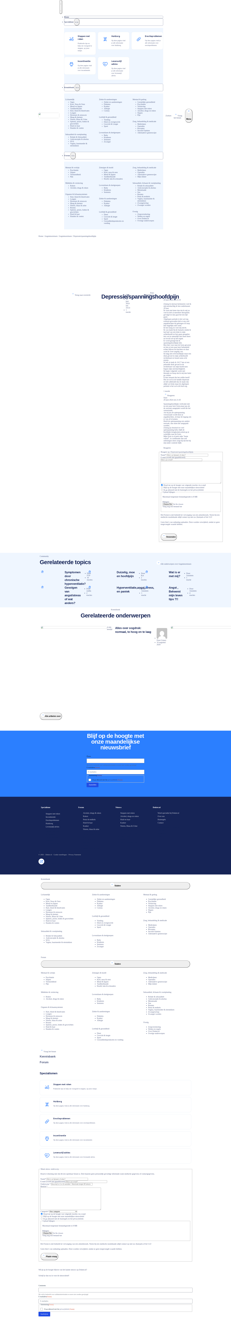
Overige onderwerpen (145, 221)
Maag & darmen (76, 117)
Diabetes (107, 104)
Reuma (73, 208)
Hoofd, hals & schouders (113, 179)
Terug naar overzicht (82, 295)
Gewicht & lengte (110, 217)
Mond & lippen (110, 175)
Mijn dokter (141, 177)
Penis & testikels (143, 196)
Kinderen (107, 137)
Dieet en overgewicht (112, 122)
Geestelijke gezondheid (146, 102)
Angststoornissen (51, 236)
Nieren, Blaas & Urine (78, 119)
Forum (44, 1062)
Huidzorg (49, 823)
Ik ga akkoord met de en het (184, 490)
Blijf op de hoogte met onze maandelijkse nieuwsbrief (184, 487)
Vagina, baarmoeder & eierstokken (78, 145)
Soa (138, 192)
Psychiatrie (141, 104)
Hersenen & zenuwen (78, 115)
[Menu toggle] (60, 7)
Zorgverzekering (143, 214)
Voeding (107, 120)
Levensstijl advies (52, 827)
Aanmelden (92, 785)
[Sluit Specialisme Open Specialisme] (76, 22)
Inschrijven (44, 1314)
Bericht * (43, 1186)
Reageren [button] (167, 448)
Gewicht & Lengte (111, 124)
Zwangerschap (143, 203)
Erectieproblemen (52, 820)
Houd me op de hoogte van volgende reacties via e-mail (185, 485)
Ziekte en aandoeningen (113, 102)
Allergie (107, 109)
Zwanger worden (144, 205)
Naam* (164, 455)
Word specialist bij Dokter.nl (168, 813)
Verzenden (171, 537)
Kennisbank (47, 1056)
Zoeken (168, 116)
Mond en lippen (76, 106)
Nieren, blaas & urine (78, 206)
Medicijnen (141, 124)
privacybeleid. (198, 490)
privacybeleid (112, 780)
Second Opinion (143, 131)
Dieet (106, 215)
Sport (106, 126)
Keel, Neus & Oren (77, 104)
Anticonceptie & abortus (79, 139)
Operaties (141, 126)
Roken (72, 186)
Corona (106, 111)
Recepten (140, 128)
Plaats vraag (51, 1256)
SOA (72, 141)
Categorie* (44, 1211)
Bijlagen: (166, 502)
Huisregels (162, 819)
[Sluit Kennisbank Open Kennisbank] (77, 87)
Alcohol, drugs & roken (79, 188)
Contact (161, 823)
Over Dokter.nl (143, 218)
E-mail (173, 457)
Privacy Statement (75, 855)
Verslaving (141, 106)
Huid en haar (75, 126)
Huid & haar (75, 214)
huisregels (184, 490)
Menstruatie (141, 190)
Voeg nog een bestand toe (172, 506)
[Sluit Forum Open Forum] (73, 155)
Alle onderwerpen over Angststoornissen (175, 564)
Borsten (140, 194)
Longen (73, 113)
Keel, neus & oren (111, 172)
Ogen (72, 102)
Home (40, 236)
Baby (106, 135)
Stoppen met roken (144, 109)
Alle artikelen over (53, 716)
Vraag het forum (178, 117)
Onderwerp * (45, 1184)
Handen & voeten (77, 128)
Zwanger (107, 142)
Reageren (171, 395)
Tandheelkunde (76, 109)
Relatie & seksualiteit (145, 186)
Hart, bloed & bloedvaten (79, 111)
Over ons (161, 816)
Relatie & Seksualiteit (78, 137)
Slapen (140, 113)
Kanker (106, 106)
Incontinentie (51, 817)
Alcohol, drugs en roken (146, 111)
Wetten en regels (143, 216)
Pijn (138, 115)
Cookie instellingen (60, 855)
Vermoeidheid (75, 175)
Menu (188, 119)
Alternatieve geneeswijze (146, 133)
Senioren (107, 140)
